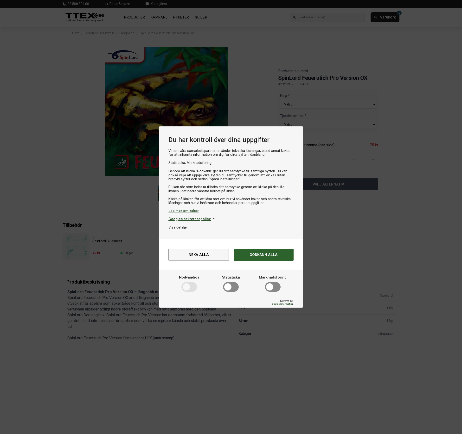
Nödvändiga (189, 277)
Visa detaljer (178, 227)
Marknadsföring (273, 277)
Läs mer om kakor (183, 211)
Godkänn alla (264, 255)
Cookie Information (283, 304)
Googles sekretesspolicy (189, 219)
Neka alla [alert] (199, 255)
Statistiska (231, 277)
